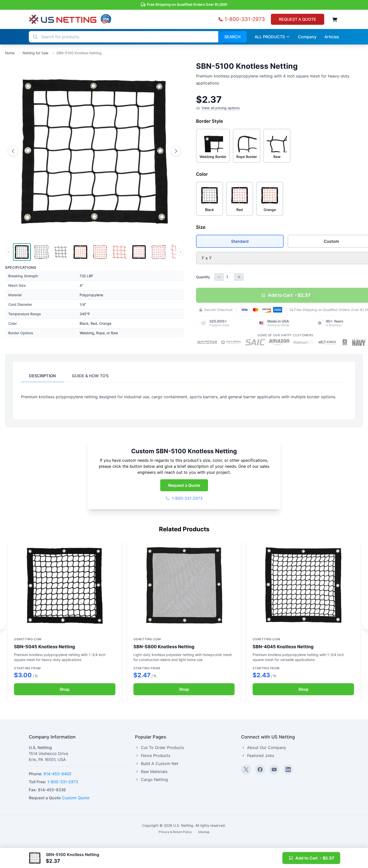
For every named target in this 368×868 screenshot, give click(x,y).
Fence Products (155, 755)
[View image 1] (22, 252)
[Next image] (176, 151)
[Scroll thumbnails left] (8, 252)
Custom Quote (75, 797)
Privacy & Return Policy (175, 832)
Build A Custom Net (159, 763)
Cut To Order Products (162, 747)
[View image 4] (80, 252)
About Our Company (266, 747)
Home (10, 53)
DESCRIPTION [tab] (42, 375)
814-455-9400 (57, 773)
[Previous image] (13, 151)
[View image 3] (61, 252)
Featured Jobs (260, 755)
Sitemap (204, 832)
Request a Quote (184, 485)
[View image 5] (100, 252)
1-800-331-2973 (187, 498)
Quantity (203, 277)
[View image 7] (139, 252)
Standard (240, 241)
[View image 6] (119, 252)
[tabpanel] (184, 396)
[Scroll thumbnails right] (180, 252)
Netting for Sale (35, 53)
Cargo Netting (154, 779)
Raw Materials (154, 771)
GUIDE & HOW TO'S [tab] (90, 375)
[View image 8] (158, 252)
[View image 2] (41, 252)
